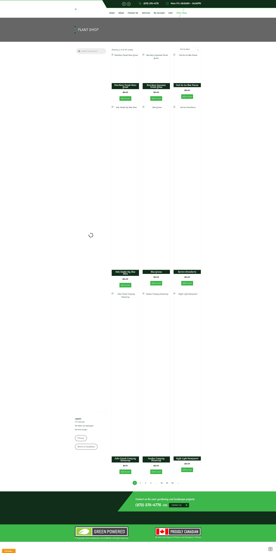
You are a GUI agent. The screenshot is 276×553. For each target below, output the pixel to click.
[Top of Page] (270, 549)
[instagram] (129, 4)
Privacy (81, 438)
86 (172, 483)
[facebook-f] (124, 4)
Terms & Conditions (86, 446)
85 (167, 483)
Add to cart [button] (125, 98)
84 (162, 483)
